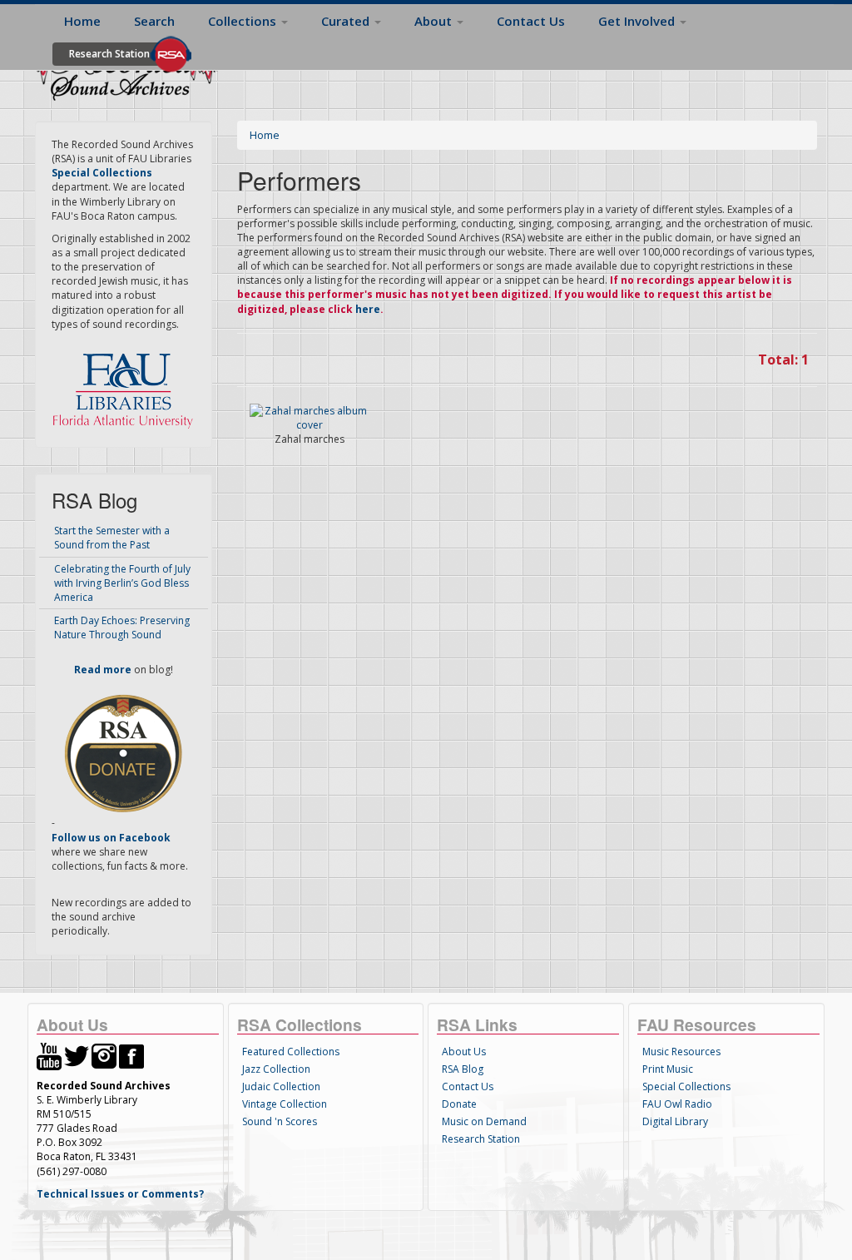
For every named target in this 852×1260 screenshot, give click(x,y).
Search (154, 20)
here (367, 309)
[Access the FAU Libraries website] (126, 384)
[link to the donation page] (123, 753)
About (434, 20)
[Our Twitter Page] (76, 1055)
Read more (102, 669)
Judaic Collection (281, 1086)
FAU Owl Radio (677, 1104)
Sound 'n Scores (279, 1121)
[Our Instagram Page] (104, 1055)
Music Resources (681, 1051)
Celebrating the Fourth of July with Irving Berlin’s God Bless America (122, 583)
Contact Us (531, 20)
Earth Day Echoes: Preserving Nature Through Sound (122, 627)
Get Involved (638, 20)
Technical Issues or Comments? (120, 1194)
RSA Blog (462, 1069)
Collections (244, 20)
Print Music (667, 1069)
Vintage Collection (284, 1104)
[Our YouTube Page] (49, 1055)
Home (82, 20)
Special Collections (686, 1086)
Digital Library (675, 1121)
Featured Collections (290, 1051)
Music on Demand (484, 1121)
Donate (459, 1104)
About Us (464, 1051)
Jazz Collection (276, 1069)
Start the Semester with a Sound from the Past (112, 537)
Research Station (109, 54)
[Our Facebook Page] (131, 1055)
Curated (347, 20)
